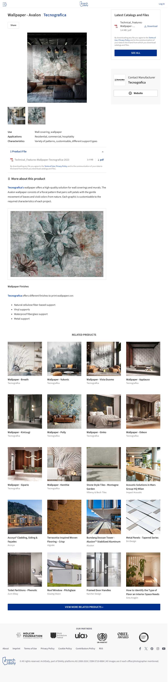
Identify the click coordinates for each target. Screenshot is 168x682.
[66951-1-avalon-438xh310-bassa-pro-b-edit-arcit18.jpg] (36, 115)
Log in (162, 4)
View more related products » (84, 607)
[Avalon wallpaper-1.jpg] (16, 115)
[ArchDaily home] (84, 4)
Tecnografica (54, 15)
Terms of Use (49, 166)
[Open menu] (4, 4)
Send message (136, 130)
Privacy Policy (61, 166)
